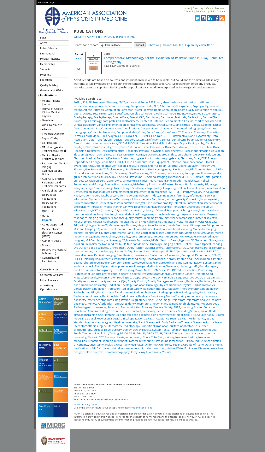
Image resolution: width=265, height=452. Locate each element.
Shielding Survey (188, 311)
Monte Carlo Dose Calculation (136, 233)
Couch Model (92, 136)
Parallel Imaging (214, 248)
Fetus (143, 169)
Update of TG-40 (193, 344)
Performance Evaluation (165, 255)
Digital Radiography (192, 143)
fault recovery (115, 169)
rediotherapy (195, 296)
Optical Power (192, 244)
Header (178, 180)
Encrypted (43, 2)
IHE (206, 184)
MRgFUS (159, 236)
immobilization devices (97, 192)
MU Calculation (95, 240)
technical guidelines (188, 329)
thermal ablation (194, 333)
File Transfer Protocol (203, 169)
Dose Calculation (131, 147)
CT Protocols (49, 143)
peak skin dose (83, 255)
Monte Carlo (109, 233)
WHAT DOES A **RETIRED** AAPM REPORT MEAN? (104, 37)
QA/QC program (205, 277)
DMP (88, 147)
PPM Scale (159, 270)
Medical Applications (105, 221)
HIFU (95, 184)
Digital (157, 143)
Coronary (200, 132)
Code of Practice (211, 125)
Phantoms (120, 259)
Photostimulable (144, 262)
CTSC (167, 136)
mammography (153, 218)
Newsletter (48, 120)
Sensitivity (148, 311)
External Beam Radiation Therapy (189, 166)
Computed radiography (188, 128)
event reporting (83, 166)
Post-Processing (124, 270)
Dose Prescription (201, 147)
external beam (157, 166)
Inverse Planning (113, 207)
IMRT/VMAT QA (192, 192)
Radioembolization (146, 292)
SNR (193, 315)
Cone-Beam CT (171, 132)
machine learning (168, 214)
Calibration (194, 117)
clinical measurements (141, 125)
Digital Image (170, 143)
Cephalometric (174, 121)
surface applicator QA (183, 326)
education (217, 151)
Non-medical (110, 244)
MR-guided (171, 236)
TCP (172, 329)
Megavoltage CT (97, 225)
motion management (87, 236)
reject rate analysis (199, 300)
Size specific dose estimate (133, 315)
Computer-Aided (127, 132)
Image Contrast (95, 188)
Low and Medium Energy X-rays (136, 214)
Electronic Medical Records (90, 158)
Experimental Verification (110, 166)
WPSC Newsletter (52, 125)
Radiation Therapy (154, 288)
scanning (187, 307)
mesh (171, 225)
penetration (141, 255)
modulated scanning (179, 229)
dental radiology (209, 139)
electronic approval (157, 154)
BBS (212, 11)
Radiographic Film (170, 292)
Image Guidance (133, 188)
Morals (219, 233)
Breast (134, 117)
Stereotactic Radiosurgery (90, 326)
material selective (206, 218)
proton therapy (151, 277)
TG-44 (167, 333)
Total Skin (157, 337)
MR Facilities (108, 236)
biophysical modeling (167, 113)
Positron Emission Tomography (93, 270)
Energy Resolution (102, 162)
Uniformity (151, 344)
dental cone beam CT (185, 139)
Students (45, 69)
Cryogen (111, 136)
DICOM (122, 143)
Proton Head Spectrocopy (124, 277)
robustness (99, 307)
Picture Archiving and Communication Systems (185, 262)
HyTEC (45, 215)
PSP (164, 277)
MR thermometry (141, 236)
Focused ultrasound (129, 177)
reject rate (178, 300)
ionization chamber (160, 207)
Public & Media (49, 48)
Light (183, 210)
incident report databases (97, 195)
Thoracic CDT (96, 337)
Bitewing (187, 113)
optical (178, 244)
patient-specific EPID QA (165, 251)
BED (220, 110)
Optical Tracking (212, 244)
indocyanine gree (162, 195)
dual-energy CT (173, 151)
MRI (193, 236)
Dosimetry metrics (113, 151)
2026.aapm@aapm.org (115, 399)
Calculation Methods (173, 117)
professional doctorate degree (121, 274)
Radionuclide (110, 296)
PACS (185, 248)
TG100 (124, 333)
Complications (131, 128)
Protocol (79, 277)
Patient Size (141, 251)
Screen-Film (116, 311)
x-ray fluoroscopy (150, 352)
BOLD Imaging (210, 113)
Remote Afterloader (100, 303)
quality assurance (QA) (112, 281)
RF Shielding (186, 303)
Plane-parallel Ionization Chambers (156, 266)
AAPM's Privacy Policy (86, 404)
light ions (192, 210)
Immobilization (196, 188)
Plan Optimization (106, 266)
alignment (185, 106)
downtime (157, 151)
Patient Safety (123, 251)
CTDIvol (143, 136)
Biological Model (142, 113)
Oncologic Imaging (161, 244)
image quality (153, 188)
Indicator (144, 195)
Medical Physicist (50, 58)
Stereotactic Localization (208, 322)
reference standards (101, 300)
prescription (189, 270)
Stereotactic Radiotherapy (123, 326)
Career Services (215, 8)
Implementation (123, 192)
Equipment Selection (168, 162)
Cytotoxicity (203, 136)
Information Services (202, 195)
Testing (114, 333)
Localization (88, 214)
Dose (116, 147)
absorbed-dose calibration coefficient (186, 102)
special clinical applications (128, 318)
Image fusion (114, 188)
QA (192, 277)
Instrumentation (124, 203)
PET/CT (216, 255)
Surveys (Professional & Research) (54, 251)
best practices (82, 113)
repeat (118, 303)
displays (79, 147)
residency (129, 303)
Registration (122, 300)
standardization (84, 322)
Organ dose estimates (94, 248)
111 (79, 59)
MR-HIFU (185, 236)
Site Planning (106, 315)
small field (183, 315)
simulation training (85, 315)
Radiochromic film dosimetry (115, 292)
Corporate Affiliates (51, 275)
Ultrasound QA (194, 341)
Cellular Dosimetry (127, 121)
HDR (152, 180)
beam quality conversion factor (197, 110)
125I (85, 102)
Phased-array (137, 259)
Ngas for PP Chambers (193, 240)
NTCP (122, 244)
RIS (197, 303)
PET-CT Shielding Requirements (93, 259)
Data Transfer (97, 139)
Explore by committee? (199, 45)
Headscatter (191, 180)
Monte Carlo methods (169, 233)
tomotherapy (133, 337)
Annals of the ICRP (52, 190)
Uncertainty (81, 344)
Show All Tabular (172, 45)
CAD (141, 117)
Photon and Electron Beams (194, 259)
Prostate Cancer (183, 274)
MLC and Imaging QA (86, 229)
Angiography (200, 106)
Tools (146, 337)
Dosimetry (94, 151)
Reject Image (163, 300)
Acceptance (96, 106)
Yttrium (166, 352)
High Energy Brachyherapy (115, 184)
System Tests (160, 329)
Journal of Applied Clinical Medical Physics (52, 112)
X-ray (134, 352)
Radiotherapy (128, 296)
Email (197, 158)
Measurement (83, 221)
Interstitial (180, 203)
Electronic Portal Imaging (123, 158)
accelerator (81, 106)
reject (149, 300)
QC (218, 277)
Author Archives (51, 240)
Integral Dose (143, 203)
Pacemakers (172, 248)
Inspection (106, 203)
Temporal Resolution (95, 333)
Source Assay (205, 315)
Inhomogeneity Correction (183, 199)
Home (186, 8)
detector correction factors (100, 143)
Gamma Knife (202, 177)
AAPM (43, 43)
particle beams (83, 251)
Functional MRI (177, 177)
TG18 (132, 333)
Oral (76, 248)
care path (109, 121)
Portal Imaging (208, 266)
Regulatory (138, 300)
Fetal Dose (132, 169)
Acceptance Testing (117, 106)
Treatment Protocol (126, 341)
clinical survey (165, 125)
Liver (77, 214)
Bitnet (197, 113)
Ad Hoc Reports (51, 224)
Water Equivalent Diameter (193, 348)
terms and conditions (140, 407)
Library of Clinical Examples (162, 210)
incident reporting (126, 195)
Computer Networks (102, 132)
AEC (156, 106)
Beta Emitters (101, 113)
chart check (202, 121)
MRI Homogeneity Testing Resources (53, 149)
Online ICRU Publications (49, 196)
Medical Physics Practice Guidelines (53, 157)
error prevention (193, 162)
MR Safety (123, 236)
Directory (198, 8)
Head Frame (164, 180)
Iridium (205, 207)
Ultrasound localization (168, 341)
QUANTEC (48, 211)
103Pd (77, 102)
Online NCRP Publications (49, 205)
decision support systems (130, 139)
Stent (141, 322)
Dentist (78, 143)
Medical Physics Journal (51, 102)
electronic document (208, 154)
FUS (189, 177)
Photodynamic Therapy (161, 259)
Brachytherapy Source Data (111, 117)
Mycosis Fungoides (138, 240)
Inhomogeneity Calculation (148, 199)
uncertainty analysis (102, 344)
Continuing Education (195, 11)
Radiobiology (210, 288)
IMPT (172, 192)
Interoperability (163, 203)
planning (185, 266)
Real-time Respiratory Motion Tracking (162, 296)
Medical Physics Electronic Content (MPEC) (52, 232)
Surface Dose (102, 329)
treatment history (186, 337)
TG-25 (150, 333)
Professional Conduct (87, 274)
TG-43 (158, 333)
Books (45, 245)
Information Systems (87, 199)
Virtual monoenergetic (126, 348)
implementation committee (150, 192)
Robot (204, 303)
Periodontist (203, 255)
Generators (114, 180)
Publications (48, 95)
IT (212, 207)
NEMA (155, 240)
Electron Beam (115, 154)
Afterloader (167, 106)
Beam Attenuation (165, 110)
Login (52, 2)
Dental (166, 139)
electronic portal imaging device (159, 158)
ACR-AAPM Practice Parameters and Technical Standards (54, 182)
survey (127, 329)
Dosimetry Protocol (137, 151)
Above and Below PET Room (143, 102)
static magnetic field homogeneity (116, 322)
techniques (209, 329)
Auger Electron (144, 110)
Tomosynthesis (114, 337)
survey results (142, 329)
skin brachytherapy (163, 315)
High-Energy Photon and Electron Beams (158, 184)
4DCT (122, 102)
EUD (215, 162)
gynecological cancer (136, 180)
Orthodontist (117, 248)
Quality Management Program (166, 281)
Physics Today (50, 138)
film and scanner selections (91, 173)
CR (103, 136)
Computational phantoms (157, 128)
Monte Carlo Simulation (199, 233)
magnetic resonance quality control (121, 218)
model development (113, 229)
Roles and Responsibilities (124, 307)
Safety (168, 307)
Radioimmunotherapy (87, 296)
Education (46, 80)
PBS (209, 251)
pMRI (195, 266)
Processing (205, 270)
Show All (153, 45)
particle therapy (103, 251)
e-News (46, 129)
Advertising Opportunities (48, 287)
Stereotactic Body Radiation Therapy (169, 322)
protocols (91, 277)
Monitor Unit (92, 233)
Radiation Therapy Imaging (184, 288)
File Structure (181, 169)
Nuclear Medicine (138, 244)
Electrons (186, 158)
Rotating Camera (152, 307)
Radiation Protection (107, 288)
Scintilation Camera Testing (91, 311)
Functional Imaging (155, 177)
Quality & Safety (49, 85)
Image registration (174, 188)
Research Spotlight (53, 134)
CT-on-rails (156, 136)
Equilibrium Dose (143, 162)
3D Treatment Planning (103, 102)
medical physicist (151, 221)
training (169, 337)
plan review (125, 266)
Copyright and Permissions (50, 259)
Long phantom (106, 214)
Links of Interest (49, 280)
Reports (47, 220)
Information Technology (116, 199)
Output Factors (154, 248)
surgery (117, 329)
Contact (221, 11)
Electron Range (134, 154)
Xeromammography (117, 352)
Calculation (152, 117)
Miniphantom (215, 225)
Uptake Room (213, 344)
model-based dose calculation (146, 229)
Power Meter (143, 270)
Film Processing (138, 173)
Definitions (154, 139)
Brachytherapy (83, 117)
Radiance (192, 281)
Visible (171, 348)
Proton (102, 277)
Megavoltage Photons (122, 225)
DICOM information (140, 143)
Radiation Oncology (120, 285)
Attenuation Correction (119, 110)
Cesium (188, 121)
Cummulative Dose (183, 136)
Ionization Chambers (187, 207)
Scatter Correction (205, 307)
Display (210, 143)
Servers (172, 311)
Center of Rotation (151, 121)
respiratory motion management (157, 303)
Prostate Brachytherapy (157, 274)
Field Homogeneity (159, 169)
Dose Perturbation (176, 147)
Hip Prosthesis (194, 184)
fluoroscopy (108, 177)
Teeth (77, 333)
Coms (141, 132)
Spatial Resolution (98, 318)
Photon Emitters (123, 262)
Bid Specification (120, 113)
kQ (100, 210)
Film (220, 169)
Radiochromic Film (85, 292)
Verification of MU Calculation (92, 348)
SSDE (209, 318)
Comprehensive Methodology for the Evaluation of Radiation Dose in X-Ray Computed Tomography (164, 60)
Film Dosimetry (119, 173)
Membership (47, 64)
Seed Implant (133, 311)
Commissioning (90, 128)
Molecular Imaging (204, 229)
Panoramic (196, 248)
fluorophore (192, 173)
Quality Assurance (85, 281)
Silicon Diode (208, 311)
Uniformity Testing (170, 344)
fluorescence (175, 173)
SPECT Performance (192, 318)
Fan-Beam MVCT (95, 169)
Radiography (190, 292)
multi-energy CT (115, 240)
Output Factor (135, 248)
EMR (204, 158)
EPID (118, 162)
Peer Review (124, 255)
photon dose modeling (98, 262)
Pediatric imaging (105, 255)
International (47, 53)
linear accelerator (210, 210)
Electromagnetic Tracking (89, 154)
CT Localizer (129, 136)
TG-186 (141, 333)
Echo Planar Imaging (197, 151)
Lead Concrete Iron (131, 210)
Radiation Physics (180, 285)
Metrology (182, 225)
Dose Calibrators (153, 147)
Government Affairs (51, 90)
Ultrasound (146, 341)
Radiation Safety (131, 288)
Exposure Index (137, 166)
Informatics (181, 195)
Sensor (161, 311)
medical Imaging (130, 221)
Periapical (188, 255)
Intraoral (96, 207)
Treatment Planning (100, 341)
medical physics (173, 221)
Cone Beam (154, 132)
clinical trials (182, 125)
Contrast (187, 132)
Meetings (45, 74)
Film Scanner (157, 173)
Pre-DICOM (174, 270)
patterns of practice (193, 251)
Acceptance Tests (141, 106)
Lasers (108, 210)
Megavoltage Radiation (151, 225)
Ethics (208, 162)
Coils (77, 128)
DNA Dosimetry (102, 147)
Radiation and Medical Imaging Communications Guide (55, 169)
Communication (111, 128)
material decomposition (179, 218)
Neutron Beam (169, 240)
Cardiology (95, 121)
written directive (93, 352)
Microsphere (198, 225)
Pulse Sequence (178, 277)
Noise (212, 240)
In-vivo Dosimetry (136, 207)
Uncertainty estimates (130, 344)
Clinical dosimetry (85, 125)
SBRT (177, 307)
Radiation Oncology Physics (151, 285)
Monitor (78, 233)
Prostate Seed (204, 274)
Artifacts (99, 110)
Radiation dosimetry (94, 285)
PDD (215, 251)
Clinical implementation (111, 125)
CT (119, 136)
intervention (195, 203)
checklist (215, 121)
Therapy (177, 333)
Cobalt (196, 125)
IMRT (179, 192)
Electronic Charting (182, 154)
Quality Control (137, 281)
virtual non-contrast (153, 348)
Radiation (205, 281)
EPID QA (127, 162)
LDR (115, 210)
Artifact (87, 110)
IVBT (95, 210)
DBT (109, 139)
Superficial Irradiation (155, 326)
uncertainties (212, 341)
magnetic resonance (193, 214)
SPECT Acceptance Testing (162, 318)
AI (176, 106)
